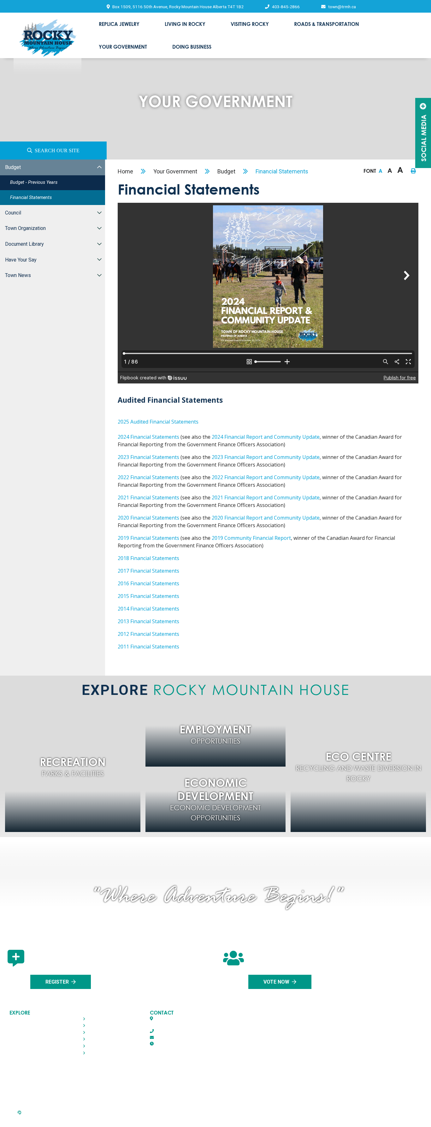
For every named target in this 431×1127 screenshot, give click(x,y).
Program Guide (379, 1118)
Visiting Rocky (23, 1032)
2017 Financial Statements (148, 570)
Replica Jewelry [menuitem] (119, 24)
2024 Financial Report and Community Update (266, 436)
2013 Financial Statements (148, 621)
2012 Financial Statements (148, 633)
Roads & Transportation (33, 1039)
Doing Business (24, 1053)
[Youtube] (244, 1084)
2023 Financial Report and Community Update (266, 457)
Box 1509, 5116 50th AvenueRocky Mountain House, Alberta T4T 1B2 (186, 1021)
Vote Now (276, 982)
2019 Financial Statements (148, 537)
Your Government (175, 171)
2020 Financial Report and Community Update (266, 517)
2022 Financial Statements (148, 477)
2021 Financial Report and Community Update (266, 497)
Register (57, 982)
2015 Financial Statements (148, 596)
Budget (226, 171)
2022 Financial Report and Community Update (266, 477)
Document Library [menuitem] (24, 244)
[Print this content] (413, 171)
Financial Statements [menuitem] (31, 197)
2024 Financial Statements (148, 436)
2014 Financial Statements (148, 608)
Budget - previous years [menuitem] (33, 182)
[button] (99, 167)
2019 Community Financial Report (251, 537)
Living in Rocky (24, 1025)
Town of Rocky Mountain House (47, 46)
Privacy (122, 1118)
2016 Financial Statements (148, 583)
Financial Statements (282, 171)
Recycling (43, 1118)
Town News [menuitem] (18, 275)
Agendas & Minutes (302, 1118)
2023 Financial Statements (148, 457)
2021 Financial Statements (148, 497)
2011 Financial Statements (148, 646)
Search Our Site (57, 150)
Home (125, 171)
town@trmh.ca (168, 1037)
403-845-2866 (167, 1031)
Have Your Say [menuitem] (21, 260)
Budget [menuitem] (13, 167)
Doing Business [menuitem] (191, 47)
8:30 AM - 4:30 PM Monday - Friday (199, 1043)
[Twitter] (213, 1084)
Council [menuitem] (13, 213)
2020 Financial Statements (148, 517)
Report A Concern (219, 1118)
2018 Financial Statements (148, 558)
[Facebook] (184, 1084)
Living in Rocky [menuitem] (185, 24)
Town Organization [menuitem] (25, 228)
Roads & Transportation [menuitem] (326, 24)
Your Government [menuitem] (123, 47)
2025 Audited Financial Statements (158, 421)
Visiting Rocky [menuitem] (250, 24)
